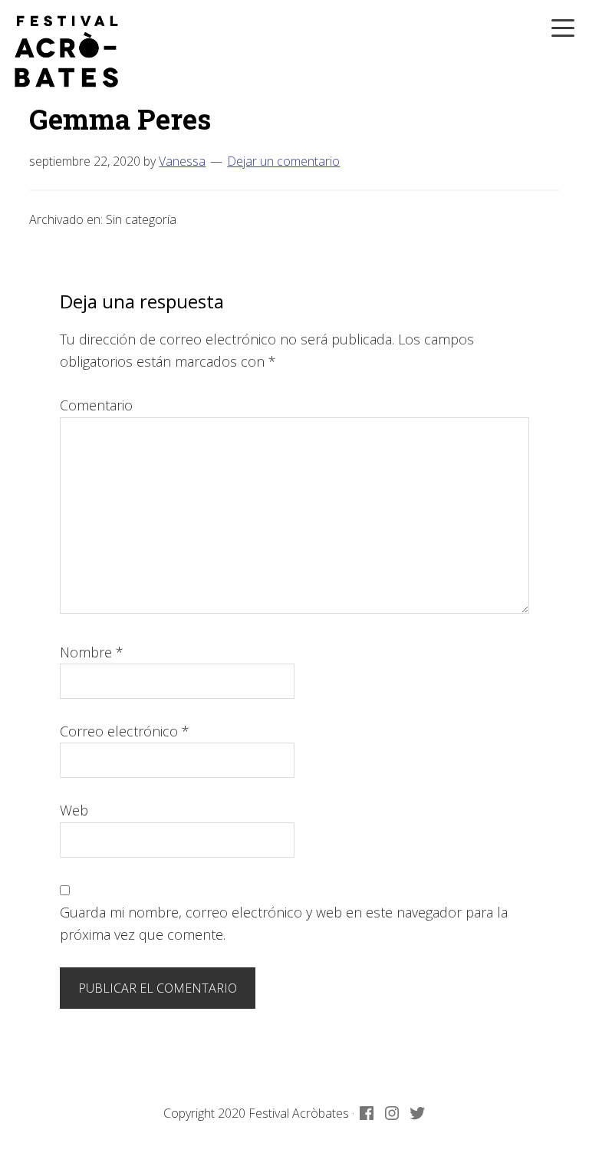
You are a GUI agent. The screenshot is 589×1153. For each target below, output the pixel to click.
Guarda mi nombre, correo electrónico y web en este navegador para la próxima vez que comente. (284, 923)
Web (74, 810)
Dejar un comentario (283, 161)
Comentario (96, 405)
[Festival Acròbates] (66, 51)
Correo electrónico (124, 731)
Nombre (91, 652)
